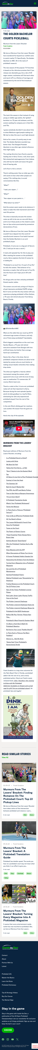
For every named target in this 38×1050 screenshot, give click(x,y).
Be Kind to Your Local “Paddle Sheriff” (19, 629)
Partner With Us (7, 962)
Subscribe (8, 1030)
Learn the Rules (7, 981)
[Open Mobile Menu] (35, 3)
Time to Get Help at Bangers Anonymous (20, 493)
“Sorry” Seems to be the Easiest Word (19, 471)
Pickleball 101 (7, 974)
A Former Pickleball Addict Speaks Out (19, 556)
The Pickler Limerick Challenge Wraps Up (20, 608)
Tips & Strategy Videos (10, 992)
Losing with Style (12, 461)
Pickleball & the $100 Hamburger (17, 611)
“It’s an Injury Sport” (13, 497)
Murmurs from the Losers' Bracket (15, 43)
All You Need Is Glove (13, 519)
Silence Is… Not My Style (14, 639)
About (4, 959)
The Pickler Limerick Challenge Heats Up (20, 605)
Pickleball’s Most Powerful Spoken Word (20, 620)
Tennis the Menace (12, 506)
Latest (4, 966)
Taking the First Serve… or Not (16, 468)
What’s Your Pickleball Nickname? (17, 503)
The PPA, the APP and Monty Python (18, 490)
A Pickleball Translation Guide (16, 500)
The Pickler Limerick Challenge (16, 601)
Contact (4, 955)
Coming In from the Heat (14, 480)
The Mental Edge (7, 1000)
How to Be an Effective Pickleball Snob (19, 516)
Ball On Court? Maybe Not (15, 487)
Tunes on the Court (12, 528)
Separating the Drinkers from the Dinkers (20, 560)
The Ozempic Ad (11, 483)
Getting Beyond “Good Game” (16, 540)
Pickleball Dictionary (9, 985)
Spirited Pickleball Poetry (15, 575)
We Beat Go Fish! (12, 464)
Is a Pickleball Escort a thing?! (16, 458)
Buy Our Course (7, 996)
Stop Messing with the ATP (15, 550)
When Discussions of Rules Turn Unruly (19, 553)
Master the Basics (8, 977)
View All (5, 757)
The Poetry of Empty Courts (15, 531)
